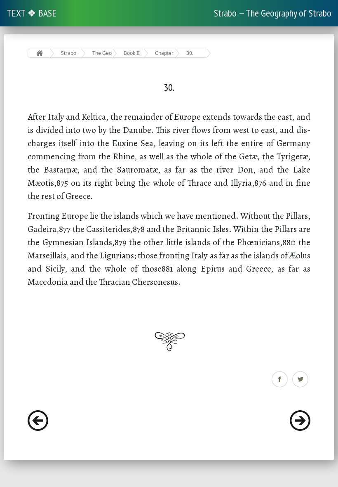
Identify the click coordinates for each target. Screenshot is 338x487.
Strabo (68, 53)
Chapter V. (165, 53)
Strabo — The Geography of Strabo (272, 13)
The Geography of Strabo (102, 53)
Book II (132, 53)
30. (189, 53)
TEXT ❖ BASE (31, 13)
